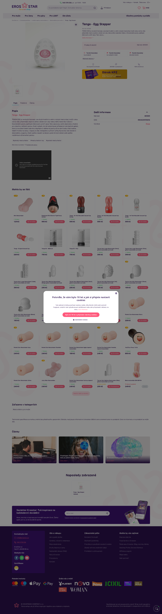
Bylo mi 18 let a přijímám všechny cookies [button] (81, 315)
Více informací (83, 309)
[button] (81, 320)
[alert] (81, 307)
